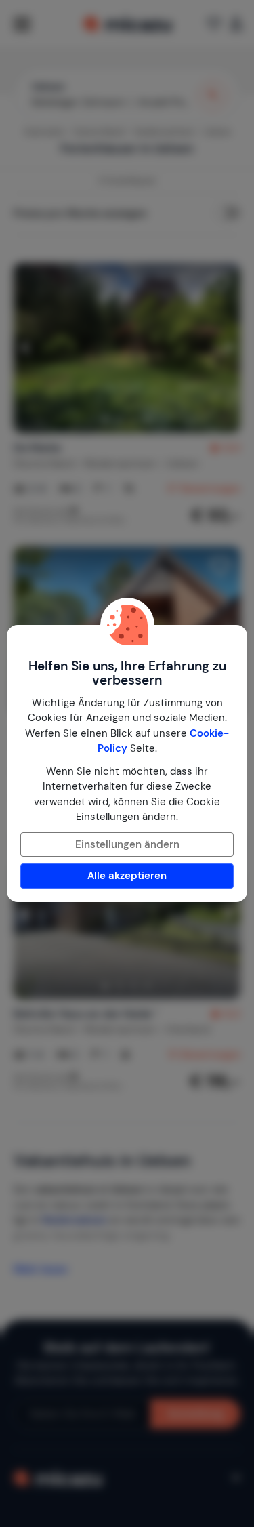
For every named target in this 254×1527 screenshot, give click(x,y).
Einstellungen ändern (127, 844)
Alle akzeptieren (127, 875)
